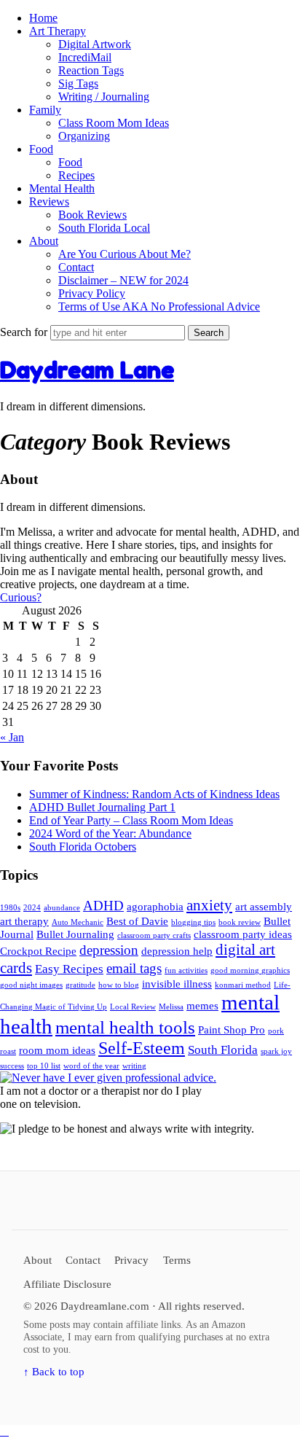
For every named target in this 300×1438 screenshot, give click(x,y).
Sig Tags (78, 83)
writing (134, 1066)
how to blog (118, 985)
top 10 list (43, 1066)
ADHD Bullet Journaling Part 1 (102, 807)
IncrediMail (84, 57)
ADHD (103, 905)
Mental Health (62, 188)
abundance (62, 908)
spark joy (276, 1051)
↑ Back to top (53, 1371)
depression (108, 950)
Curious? (21, 597)
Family (45, 109)
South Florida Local (104, 228)
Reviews (49, 201)
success (12, 1066)
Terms (177, 1260)
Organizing (84, 136)
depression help (177, 951)
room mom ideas (57, 1050)
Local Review (133, 1007)
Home (43, 18)
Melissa (171, 1007)
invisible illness (177, 984)
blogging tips (193, 922)
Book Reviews (92, 214)
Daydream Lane (87, 370)
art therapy (24, 921)
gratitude (80, 985)
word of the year (91, 1066)
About (43, 241)
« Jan (12, 737)
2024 (32, 908)
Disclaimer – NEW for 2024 (123, 280)
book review (239, 922)
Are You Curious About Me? (124, 254)
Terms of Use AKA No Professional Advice (159, 306)
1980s (10, 908)
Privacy (131, 1260)
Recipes (76, 175)
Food (41, 149)
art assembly (263, 907)
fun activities (186, 970)
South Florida (223, 1050)
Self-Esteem (141, 1048)
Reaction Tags (91, 70)
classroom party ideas (243, 934)
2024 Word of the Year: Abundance (110, 833)
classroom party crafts (154, 935)
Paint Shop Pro (231, 1030)
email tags (134, 968)
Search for (25, 332)
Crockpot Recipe (38, 951)
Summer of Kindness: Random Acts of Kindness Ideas (154, 794)
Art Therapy (57, 31)
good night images (31, 985)
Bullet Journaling (75, 934)
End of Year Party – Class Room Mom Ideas (131, 820)
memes (202, 1006)
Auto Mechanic (77, 922)
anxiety (209, 905)
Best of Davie (137, 921)
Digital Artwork (94, 44)
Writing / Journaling (103, 96)
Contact (76, 267)
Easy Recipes (69, 969)
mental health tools (125, 1027)
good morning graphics (250, 970)
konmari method (243, 985)
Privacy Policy (91, 293)
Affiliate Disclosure (67, 1284)
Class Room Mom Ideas (113, 123)
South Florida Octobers (82, 846)
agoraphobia (155, 907)
